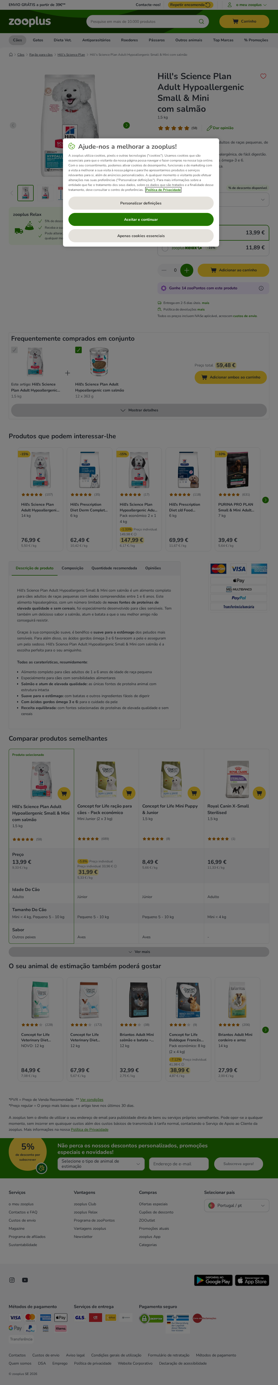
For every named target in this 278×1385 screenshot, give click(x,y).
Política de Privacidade (163, 190)
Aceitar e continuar (141, 219)
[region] (141, 192)
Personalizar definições (141, 203)
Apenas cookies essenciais (141, 235)
